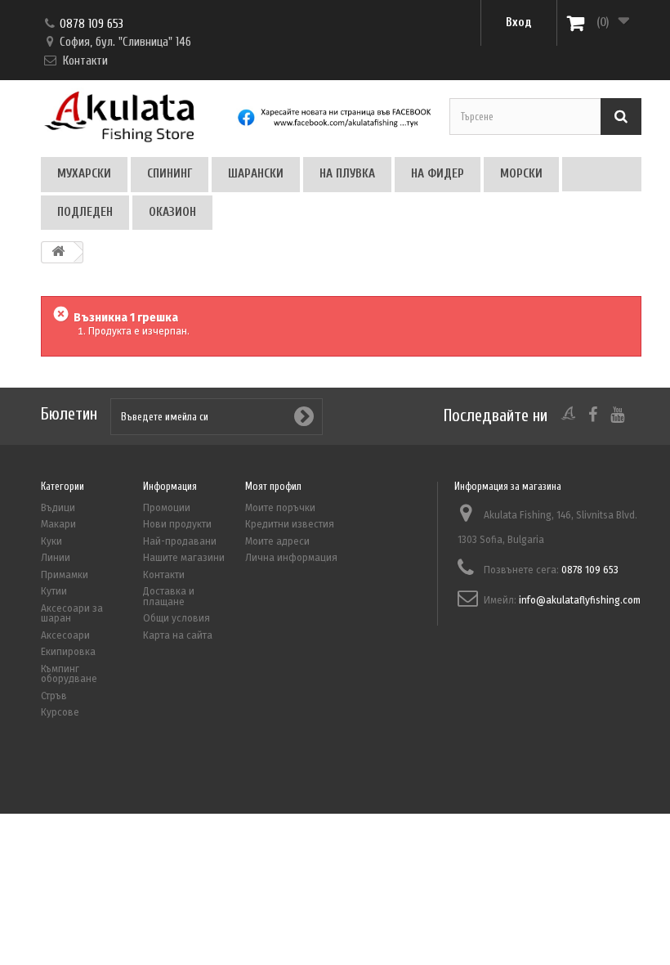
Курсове (60, 712)
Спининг (169, 174)
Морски (521, 174)
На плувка (347, 174)
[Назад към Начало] (58, 252)
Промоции (166, 508)
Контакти (85, 61)
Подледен (85, 212)
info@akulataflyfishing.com (580, 600)
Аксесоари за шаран (72, 614)
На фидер (437, 174)
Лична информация (291, 557)
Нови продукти (177, 524)
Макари (58, 524)
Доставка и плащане (168, 597)
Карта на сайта (177, 635)
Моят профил (273, 486)
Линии (55, 557)
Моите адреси (277, 541)
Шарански (256, 174)
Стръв (54, 696)
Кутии (54, 591)
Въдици (58, 508)
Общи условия (176, 618)
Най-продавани (180, 541)
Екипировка (68, 652)
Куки (51, 541)
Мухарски (84, 174)
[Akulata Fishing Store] (137, 115)
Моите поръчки (280, 508)
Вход (519, 22)
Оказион (172, 212)
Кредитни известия (289, 524)
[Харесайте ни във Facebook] (335, 124)
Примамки (64, 575)
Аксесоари (65, 635)
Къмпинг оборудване (69, 674)
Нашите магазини (184, 557)
